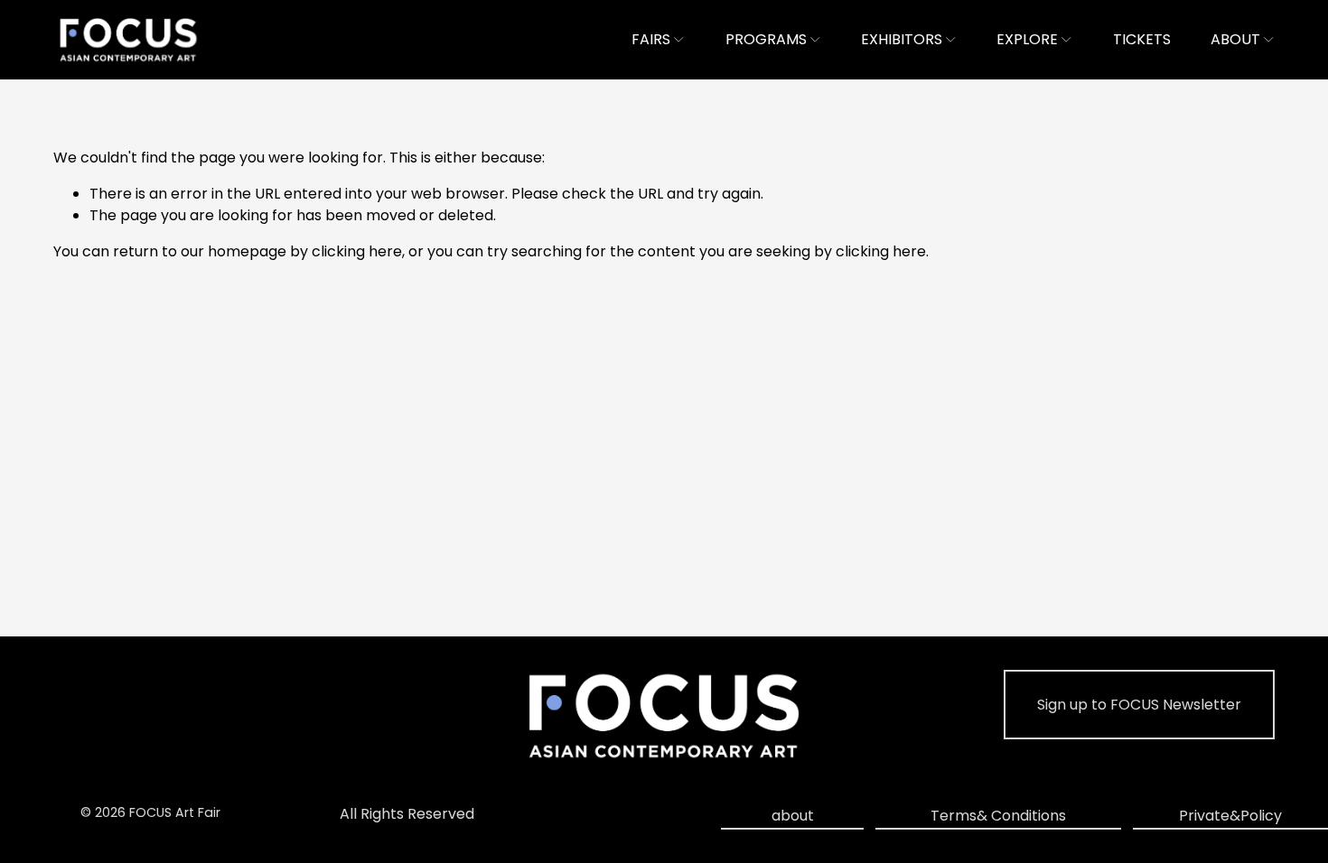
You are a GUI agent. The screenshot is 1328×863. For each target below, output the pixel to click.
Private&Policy (1230, 815)
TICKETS (1142, 39)
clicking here (357, 251)
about (793, 815)
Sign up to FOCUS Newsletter (1139, 704)
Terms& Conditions (998, 815)
